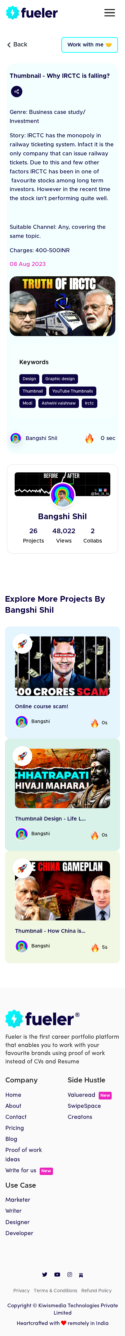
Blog (11, 1139)
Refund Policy (96, 1291)
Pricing (14, 1128)
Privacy (21, 1291)
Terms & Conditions (55, 1291)
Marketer (17, 1200)
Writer (13, 1211)
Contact (16, 1117)
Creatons (80, 1117)
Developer (19, 1233)
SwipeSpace (84, 1106)
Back (20, 45)
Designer (17, 1222)
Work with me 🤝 (89, 44)
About (13, 1106)
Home (13, 1095)
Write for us (28, 1171)
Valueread (89, 1095)
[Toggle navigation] (109, 13)
